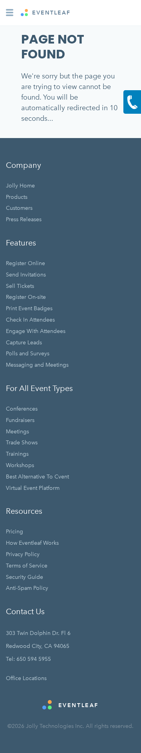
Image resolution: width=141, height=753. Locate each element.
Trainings (17, 454)
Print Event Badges (29, 308)
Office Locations (26, 678)
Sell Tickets (20, 286)
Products (16, 197)
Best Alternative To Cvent (37, 476)
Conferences (22, 409)
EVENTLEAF (50, 12)
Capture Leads (24, 342)
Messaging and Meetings (37, 365)
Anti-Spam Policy (27, 588)
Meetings (17, 431)
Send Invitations (26, 274)
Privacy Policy (23, 554)
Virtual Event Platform (33, 488)
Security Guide (24, 577)
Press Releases (24, 219)
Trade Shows (22, 442)
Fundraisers (20, 420)
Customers (19, 208)
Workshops (20, 465)
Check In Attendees (30, 319)
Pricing (14, 531)
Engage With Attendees (35, 331)
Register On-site (26, 297)
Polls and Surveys (27, 353)
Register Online (25, 263)
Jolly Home (20, 185)
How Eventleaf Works (32, 543)
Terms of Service (26, 565)
